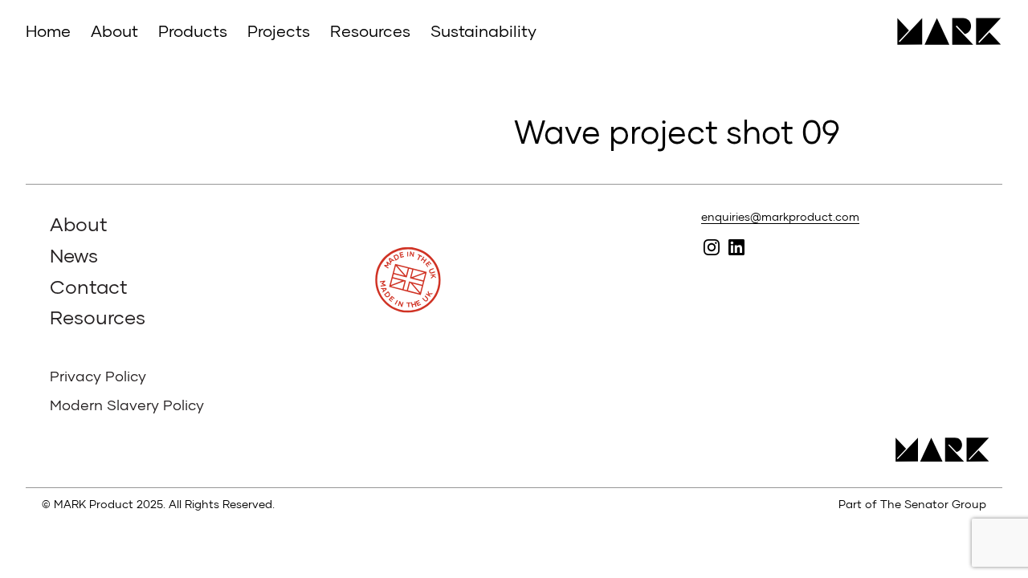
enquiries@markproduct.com (780, 216)
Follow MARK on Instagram (712, 247)
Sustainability (483, 30)
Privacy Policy (98, 376)
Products (192, 30)
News (74, 255)
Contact (89, 286)
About (114, 30)
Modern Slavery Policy (127, 404)
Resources (370, 30)
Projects (278, 30)
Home (48, 30)
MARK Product (943, 31)
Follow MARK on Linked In (737, 247)
